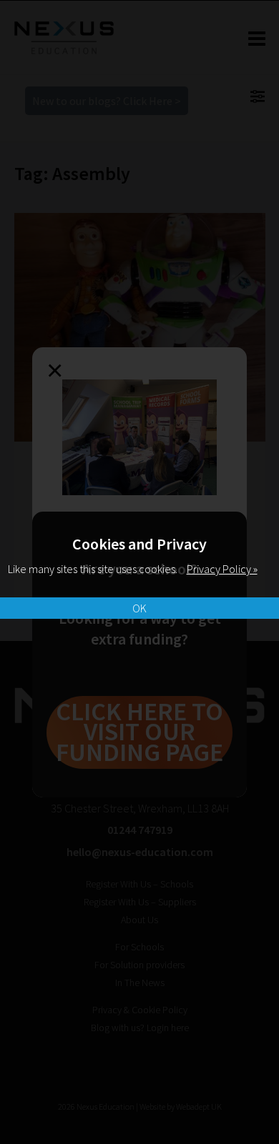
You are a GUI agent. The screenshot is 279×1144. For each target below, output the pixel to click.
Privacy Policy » (222, 569)
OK (139, 608)
